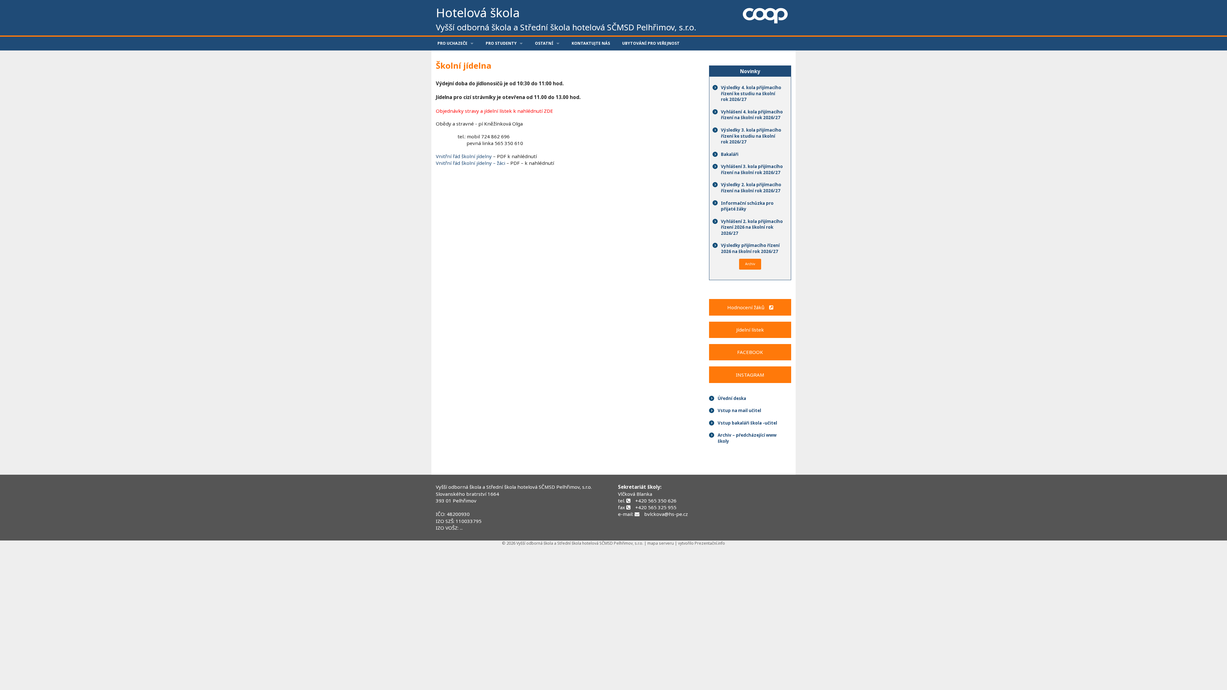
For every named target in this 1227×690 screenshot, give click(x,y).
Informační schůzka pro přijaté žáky (747, 206)
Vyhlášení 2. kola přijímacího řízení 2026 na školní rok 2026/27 (752, 227)
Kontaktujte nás (591, 43)
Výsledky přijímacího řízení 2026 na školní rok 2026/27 (750, 248)
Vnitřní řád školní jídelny (464, 156)
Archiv (750, 264)
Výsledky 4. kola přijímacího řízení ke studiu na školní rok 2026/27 (751, 93)
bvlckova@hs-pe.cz (666, 514)
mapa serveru (660, 543)
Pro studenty (501, 43)
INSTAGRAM (750, 375)
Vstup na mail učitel (739, 410)
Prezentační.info (710, 543)
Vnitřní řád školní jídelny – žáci (471, 163)
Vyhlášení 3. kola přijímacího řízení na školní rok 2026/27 (752, 169)
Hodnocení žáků (748, 307)
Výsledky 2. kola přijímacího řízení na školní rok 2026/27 (751, 188)
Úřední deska (732, 398)
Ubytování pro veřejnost (651, 43)
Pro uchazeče (452, 43)
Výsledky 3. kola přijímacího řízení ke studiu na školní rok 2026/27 (751, 136)
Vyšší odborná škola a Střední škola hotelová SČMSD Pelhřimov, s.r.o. (514, 487)
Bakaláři (729, 154)
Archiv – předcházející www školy (747, 438)
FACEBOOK (750, 352)
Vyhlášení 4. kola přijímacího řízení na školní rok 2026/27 (752, 115)
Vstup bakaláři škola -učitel (747, 423)
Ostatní (544, 43)
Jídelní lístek (750, 329)
